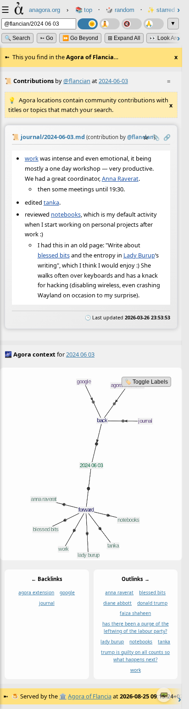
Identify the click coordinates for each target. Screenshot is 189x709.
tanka (51, 202)
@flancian (76, 81)
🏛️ (63, 696)
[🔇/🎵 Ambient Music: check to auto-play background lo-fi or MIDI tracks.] (132, 23)
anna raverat (119, 592)
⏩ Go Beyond (80, 38)
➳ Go (46, 38)
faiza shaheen (135, 613)
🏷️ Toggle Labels (146, 382)
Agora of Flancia (89, 696)
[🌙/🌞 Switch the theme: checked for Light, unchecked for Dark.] (88, 23)
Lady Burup (139, 255)
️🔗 (167, 137)
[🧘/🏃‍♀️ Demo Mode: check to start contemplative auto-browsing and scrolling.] (110, 23)
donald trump (152, 603)
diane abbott (117, 603)
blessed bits (54, 255)
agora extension (36, 592)
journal (47, 603)
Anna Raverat (120, 178)
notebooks (66, 214)
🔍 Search (17, 38)
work (32, 158)
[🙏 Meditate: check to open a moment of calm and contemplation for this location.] (154, 23)
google (67, 592)
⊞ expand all (124, 38)
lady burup (112, 641)
